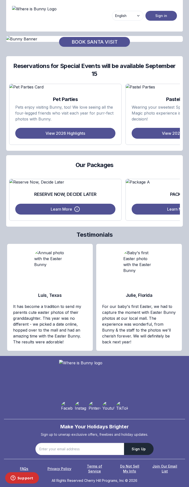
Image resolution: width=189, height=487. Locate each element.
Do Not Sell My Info (129, 468)
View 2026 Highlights (65, 133)
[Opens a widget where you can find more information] (22, 478)
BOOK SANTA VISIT (95, 42)
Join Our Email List (164, 468)
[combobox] (127, 16)
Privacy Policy (59, 469)
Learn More (61, 209)
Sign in (161, 16)
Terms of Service (94, 468)
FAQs (24, 469)
